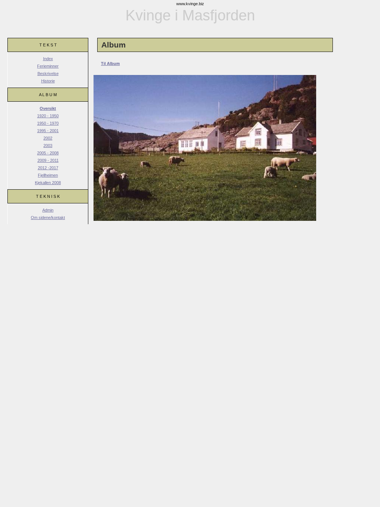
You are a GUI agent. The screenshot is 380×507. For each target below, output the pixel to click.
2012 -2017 (48, 168)
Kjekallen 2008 (48, 182)
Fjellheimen (48, 175)
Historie (48, 81)
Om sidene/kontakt (48, 217)
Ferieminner (48, 66)
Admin (47, 210)
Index (48, 58)
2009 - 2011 (48, 160)
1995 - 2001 (48, 130)
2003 (47, 145)
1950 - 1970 (48, 123)
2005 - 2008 (48, 153)
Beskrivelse (48, 73)
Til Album (110, 63)
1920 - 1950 (48, 116)
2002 (47, 138)
